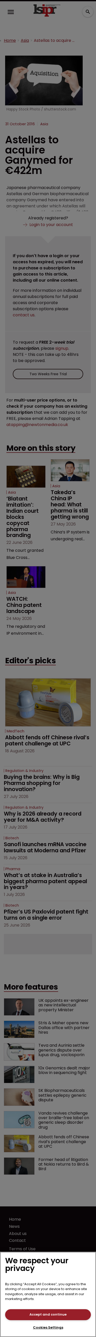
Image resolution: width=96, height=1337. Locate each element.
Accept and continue (48, 1314)
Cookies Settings (48, 1327)
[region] (48, 1294)
